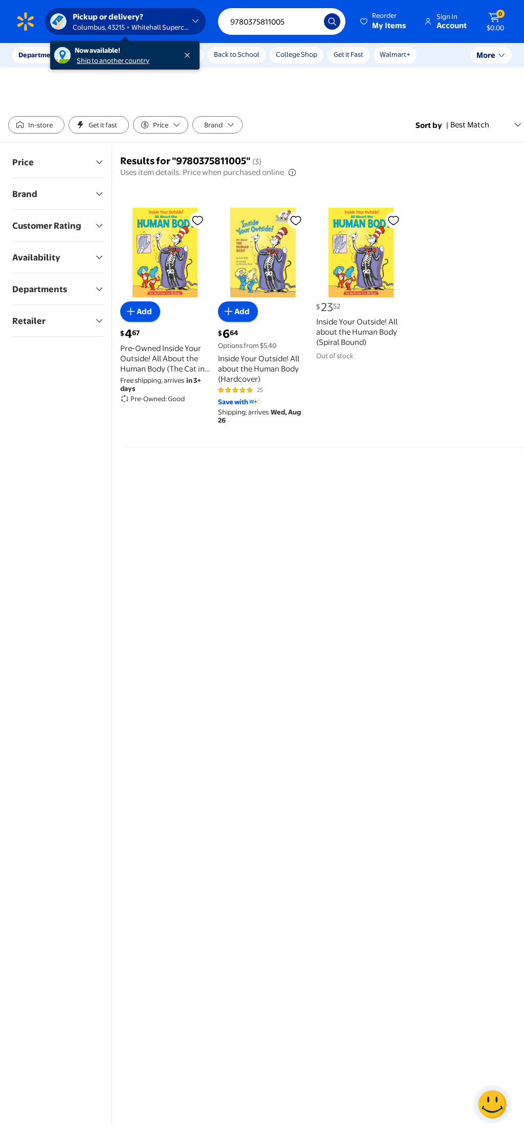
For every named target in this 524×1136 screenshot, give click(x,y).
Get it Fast (348, 54)
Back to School (236, 54)
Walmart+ (395, 54)
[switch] (36, 125)
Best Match (469, 124)
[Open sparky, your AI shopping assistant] (492, 1104)
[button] (384, 21)
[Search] (332, 21)
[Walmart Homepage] (25, 21)
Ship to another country (113, 60)
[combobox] (281, 21)
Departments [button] (39, 55)
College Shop (296, 54)
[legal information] (292, 172)
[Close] (189, 55)
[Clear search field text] (308, 21)
